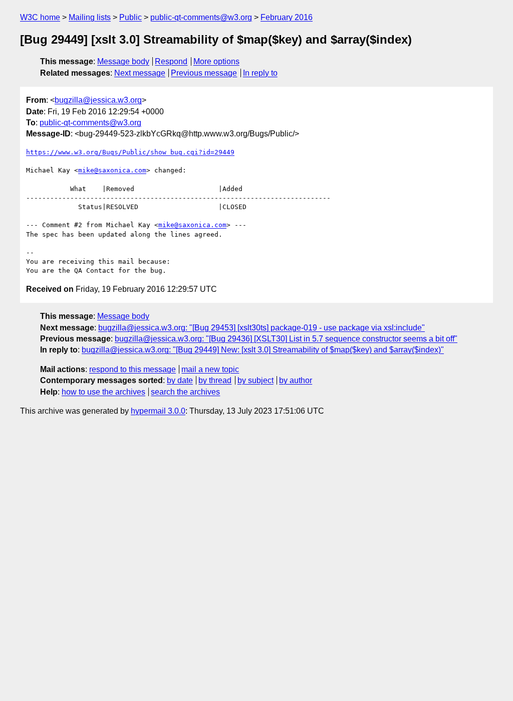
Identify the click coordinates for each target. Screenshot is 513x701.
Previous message (204, 73)
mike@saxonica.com (112, 170)
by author (295, 380)
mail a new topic (210, 369)
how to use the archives (103, 392)
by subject (255, 380)
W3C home (40, 17)
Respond (171, 61)
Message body (123, 61)
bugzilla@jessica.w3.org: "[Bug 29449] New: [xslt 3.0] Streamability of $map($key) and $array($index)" (263, 349)
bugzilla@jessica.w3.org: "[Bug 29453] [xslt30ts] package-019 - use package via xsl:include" (261, 327)
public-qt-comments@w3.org (201, 17)
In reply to (260, 73)
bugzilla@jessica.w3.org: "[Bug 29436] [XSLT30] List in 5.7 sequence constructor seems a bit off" (286, 338)
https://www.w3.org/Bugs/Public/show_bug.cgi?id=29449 (130, 152)
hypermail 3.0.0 (158, 411)
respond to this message (132, 369)
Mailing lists (90, 17)
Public (130, 17)
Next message (139, 73)
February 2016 (287, 17)
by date (180, 380)
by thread (214, 380)
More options (216, 61)
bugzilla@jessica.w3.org (98, 100)
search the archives (185, 392)
